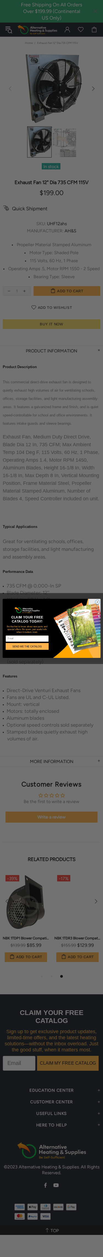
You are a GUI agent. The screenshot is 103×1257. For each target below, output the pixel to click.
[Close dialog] (97, 602)
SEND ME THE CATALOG (27, 646)
